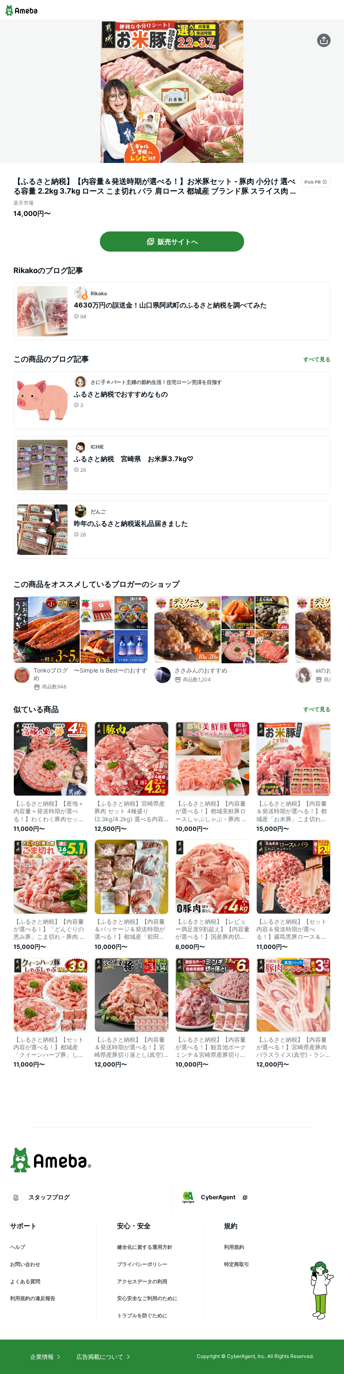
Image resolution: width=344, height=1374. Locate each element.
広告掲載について (99, 1356)
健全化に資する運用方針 (144, 1247)
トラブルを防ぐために (142, 1315)
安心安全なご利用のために (147, 1298)
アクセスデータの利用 (142, 1281)
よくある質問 (25, 1281)
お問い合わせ (25, 1264)
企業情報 (42, 1356)
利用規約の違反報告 (32, 1298)
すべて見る (317, 359)
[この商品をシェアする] (324, 40)
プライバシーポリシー (142, 1264)
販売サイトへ (178, 241)
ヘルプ (17, 1247)
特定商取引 (236, 1264)
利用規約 (234, 1247)
